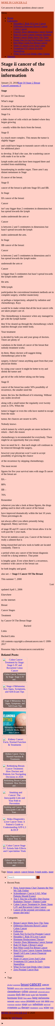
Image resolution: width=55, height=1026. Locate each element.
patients (23, 1001)
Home (10, 18)
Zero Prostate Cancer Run (25, 969)
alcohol (10, 985)
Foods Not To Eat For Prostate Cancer (31, 40)
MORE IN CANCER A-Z (14, 2)
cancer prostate (39, 988)
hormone (12, 997)
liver (20, 997)
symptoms (12, 1007)
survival (47, 1004)
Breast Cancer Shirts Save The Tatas (31, 37)
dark (18, 994)
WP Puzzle (17, 1018)
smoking (18, 1004)
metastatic (10, 1001)
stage (51, 871)
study (30, 1004)
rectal (38, 1001)
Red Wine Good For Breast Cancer (30, 43)
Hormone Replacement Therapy (28, 939)
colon (25, 991)
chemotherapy (14, 991)
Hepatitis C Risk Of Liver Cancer (29, 23)
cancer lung (29, 988)
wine (46, 1007)
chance (48, 988)
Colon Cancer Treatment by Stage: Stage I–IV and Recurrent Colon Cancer (33, 905)
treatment (34, 1007)
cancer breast (27, 871)
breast (10, 871)
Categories (12, 21)
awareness (16, 985)
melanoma (43, 997)
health (33, 995)
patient (17, 1001)
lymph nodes (41, 871)
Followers (18, 931)
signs (47, 1001)
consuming (11, 995)
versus (41, 1008)
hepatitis (43, 994)
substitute (38, 1004)
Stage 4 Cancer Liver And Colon (29, 45)
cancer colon (19, 988)
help (37, 995)
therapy (25, 1007)
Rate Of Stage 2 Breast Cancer (28, 945)
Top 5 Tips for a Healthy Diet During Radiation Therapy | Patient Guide (31, 900)
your (52, 1007)
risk (42, 1001)
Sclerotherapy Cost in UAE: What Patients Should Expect (29, 894)
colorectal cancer (44, 992)
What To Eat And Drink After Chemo (31, 53)
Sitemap (11, 56)
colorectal (33, 991)
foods (28, 995)
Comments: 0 (14, 85)
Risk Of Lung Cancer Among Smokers (32, 34)
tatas (19, 1008)
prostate (30, 1000)
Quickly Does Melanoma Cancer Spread (33, 32)
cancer (17, 871)
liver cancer (27, 998)
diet (23, 994)
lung (35, 997)
